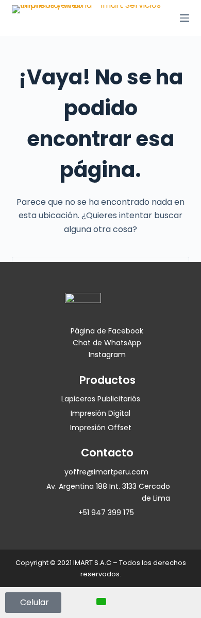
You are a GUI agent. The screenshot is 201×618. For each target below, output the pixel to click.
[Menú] (184, 18)
